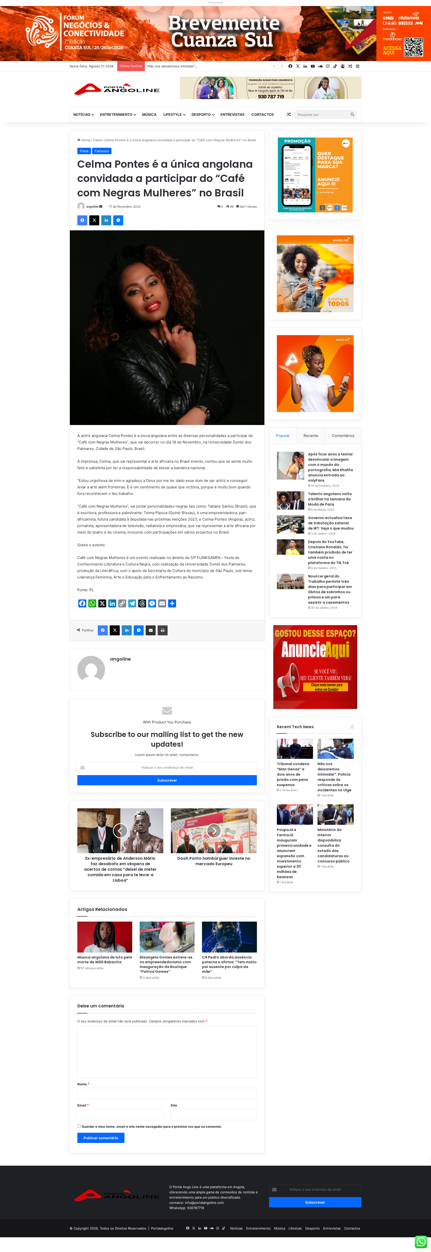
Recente (311, 435)
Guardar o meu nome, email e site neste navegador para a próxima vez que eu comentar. (152, 1126)
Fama (97, 140)
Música (149, 114)
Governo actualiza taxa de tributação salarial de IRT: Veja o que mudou (331, 523)
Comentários (343, 435)
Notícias (81, 114)
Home (85, 140)
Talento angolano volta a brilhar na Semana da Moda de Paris (330, 499)
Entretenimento (116, 114)
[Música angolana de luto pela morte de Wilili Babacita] (104, 937)
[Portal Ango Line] (116, 89)
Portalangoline (162, 1228)
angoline (92, 206)
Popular (283, 435)
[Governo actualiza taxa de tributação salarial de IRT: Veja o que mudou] (290, 524)
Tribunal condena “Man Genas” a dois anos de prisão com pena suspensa (293, 774)
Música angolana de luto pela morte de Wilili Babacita (104, 960)
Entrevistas (232, 114)
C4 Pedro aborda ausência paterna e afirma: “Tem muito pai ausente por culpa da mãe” (229, 964)
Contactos (262, 114)
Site (174, 1105)
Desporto (201, 114)
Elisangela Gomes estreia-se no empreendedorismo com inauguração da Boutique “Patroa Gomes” (166, 964)
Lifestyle (172, 114)
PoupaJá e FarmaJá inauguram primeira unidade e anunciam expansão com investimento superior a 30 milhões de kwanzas (294, 853)
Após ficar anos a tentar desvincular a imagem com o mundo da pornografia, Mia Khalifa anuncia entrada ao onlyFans (330, 467)
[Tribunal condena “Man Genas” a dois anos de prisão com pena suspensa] (295, 749)
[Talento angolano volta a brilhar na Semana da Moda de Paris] (290, 500)
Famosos (102, 151)
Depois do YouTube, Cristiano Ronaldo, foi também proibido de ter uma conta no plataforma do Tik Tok (330, 552)
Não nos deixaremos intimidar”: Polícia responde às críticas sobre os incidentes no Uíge (215, 66)
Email (83, 1105)
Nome (83, 1084)
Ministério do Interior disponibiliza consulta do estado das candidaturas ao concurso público (334, 845)
